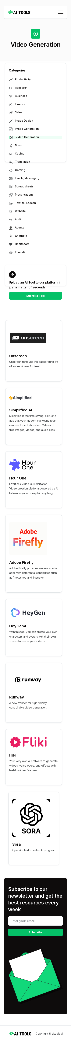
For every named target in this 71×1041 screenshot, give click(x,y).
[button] (60, 12)
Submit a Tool (35, 295)
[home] (19, 12)
